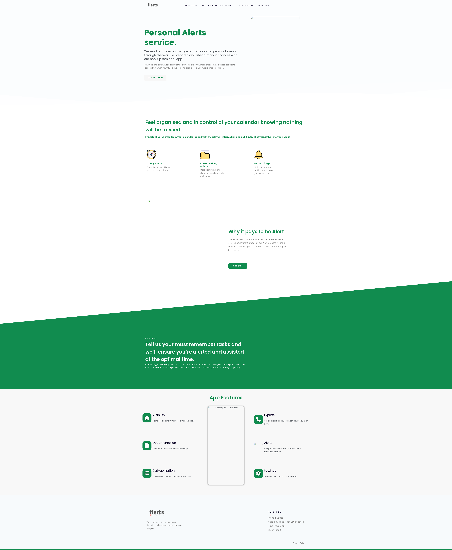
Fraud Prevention (246, 5)
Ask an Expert (263, 5)
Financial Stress (190, 5)
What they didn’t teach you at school (217, 5)
